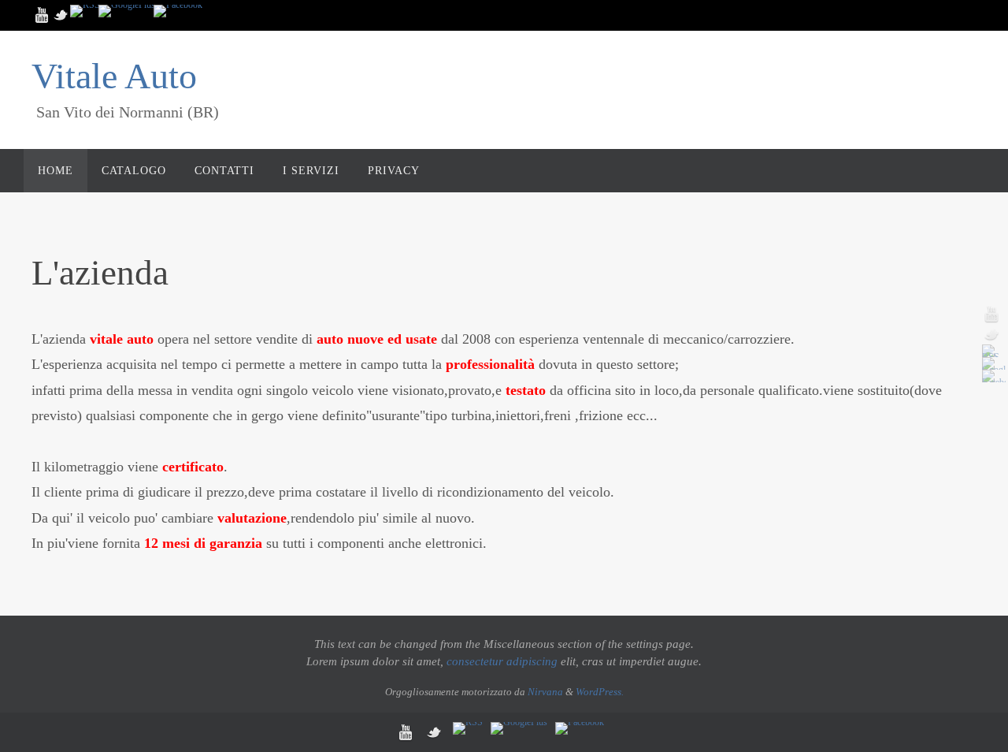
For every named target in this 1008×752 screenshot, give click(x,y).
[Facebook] (178, 11)
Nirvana (545, 692)
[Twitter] (61, 15)
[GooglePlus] (127, 11)
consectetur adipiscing (502, 661)
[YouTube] (43, 15)
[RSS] (85, 11)
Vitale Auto (114, 76)
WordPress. (600, 692)
